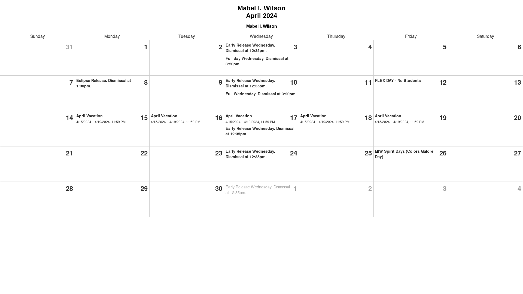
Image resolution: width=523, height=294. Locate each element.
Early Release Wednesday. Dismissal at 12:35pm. (250, 47)
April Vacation (89, 115)
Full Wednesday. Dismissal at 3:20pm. (261, 93)
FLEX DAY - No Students (398, 80)
